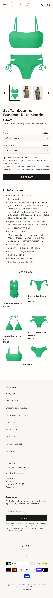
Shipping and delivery (16, 408)
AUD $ (25, 546)
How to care (12, 400)
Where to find (12, 429)
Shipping (20, 123)
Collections (42, 585)
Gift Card (10, 451)
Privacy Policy (33, 585)
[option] (15, 92)
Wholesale (11, 436)
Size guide (11, 393)
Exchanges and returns (17, 415)
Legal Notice (11, 585)
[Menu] (4, 5)
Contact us (11, 422)
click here (22, 530)
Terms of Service (14, 444)
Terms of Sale (21, 585)
